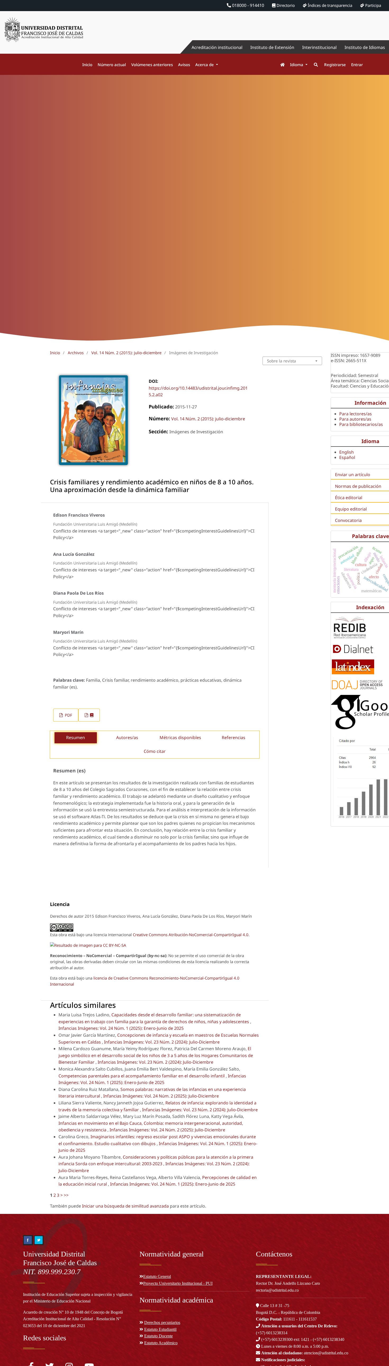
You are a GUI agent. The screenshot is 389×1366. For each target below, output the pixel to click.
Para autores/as (355, 419)
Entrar (357, 64)
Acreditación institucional (217, 47)
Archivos (76, 352)
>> (66, 1195)
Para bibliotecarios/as (361, 424)
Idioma (297, 64)
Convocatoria (348, 520)
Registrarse (335, 64)
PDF (68, 715)
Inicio (87, 64)
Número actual (112, 64)
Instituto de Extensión (272, 47)
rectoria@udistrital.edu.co (277, 1290)
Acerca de (205, 64)
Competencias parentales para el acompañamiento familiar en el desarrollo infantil (142, 1076)
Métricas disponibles (180, 737)
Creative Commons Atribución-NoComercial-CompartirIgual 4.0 (190, 934)
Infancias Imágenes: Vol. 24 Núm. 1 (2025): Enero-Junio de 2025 (121, 1028)
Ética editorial (348, 497)
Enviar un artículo (352, 474)
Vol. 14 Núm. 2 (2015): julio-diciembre (126, 352)
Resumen (75, 737)
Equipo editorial (351, 509)
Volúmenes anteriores (152, 64)
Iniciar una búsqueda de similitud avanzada (125, 1206)
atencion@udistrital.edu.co (304, 1353)
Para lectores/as (355, 414)
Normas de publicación (358, 486)
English (346, 452)
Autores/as (127, 737)
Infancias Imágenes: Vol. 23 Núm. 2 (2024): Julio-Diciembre (162, 1042)
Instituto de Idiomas (365, 47)
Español (347, 457)
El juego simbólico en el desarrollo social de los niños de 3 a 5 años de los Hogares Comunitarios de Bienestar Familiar (155, 1055)
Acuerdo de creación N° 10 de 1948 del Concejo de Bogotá (73, 1312)
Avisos (184, 64)
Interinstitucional (319, 47)
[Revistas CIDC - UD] (280, 64)
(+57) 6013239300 (277, 1339)
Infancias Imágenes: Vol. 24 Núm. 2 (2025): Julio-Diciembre (161, 1096)
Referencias (233, 737)
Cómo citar (155, 751)
